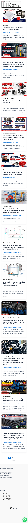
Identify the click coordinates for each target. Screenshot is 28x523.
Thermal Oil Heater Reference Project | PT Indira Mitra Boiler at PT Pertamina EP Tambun (13, 210)
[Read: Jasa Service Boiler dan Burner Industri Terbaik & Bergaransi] (14, 160)
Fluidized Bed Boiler (11, 133)
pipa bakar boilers (7, 396)
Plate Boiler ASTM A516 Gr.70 (10, 431)
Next (14, 460)
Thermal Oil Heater (8, 499)
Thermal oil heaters (7, 206)
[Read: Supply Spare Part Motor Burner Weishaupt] (14, 88)
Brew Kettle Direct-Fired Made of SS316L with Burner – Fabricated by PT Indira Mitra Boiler (13, 247)
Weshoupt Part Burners (8, 98)
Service (4, 169)
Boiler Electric (6, 496)
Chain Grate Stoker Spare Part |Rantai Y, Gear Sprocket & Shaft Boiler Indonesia (13, 137)
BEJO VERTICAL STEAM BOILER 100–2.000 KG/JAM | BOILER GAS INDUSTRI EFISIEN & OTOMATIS (13, 64)
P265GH (15, 356)
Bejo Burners (6, 495)
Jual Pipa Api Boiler (7, 356)
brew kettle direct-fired (8, 279)
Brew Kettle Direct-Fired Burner (10, 242)
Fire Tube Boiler (7, 498)
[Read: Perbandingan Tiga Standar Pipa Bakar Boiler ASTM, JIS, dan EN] (14, 386)
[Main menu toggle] (25, 4)
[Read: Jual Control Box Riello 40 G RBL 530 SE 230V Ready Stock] (14, 15)
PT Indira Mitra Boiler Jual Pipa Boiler (12, 317)
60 (18, 458)
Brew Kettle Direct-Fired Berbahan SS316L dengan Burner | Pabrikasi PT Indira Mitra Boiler (14, 283)
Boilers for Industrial (8, 60)
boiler (4, 133)
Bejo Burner (6, 25)
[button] (24, 519)
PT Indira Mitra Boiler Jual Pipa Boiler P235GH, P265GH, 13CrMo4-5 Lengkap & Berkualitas (14, 322)
